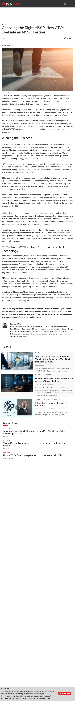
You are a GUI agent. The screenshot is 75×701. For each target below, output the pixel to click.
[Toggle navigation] (70, 4)
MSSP (4, 24)
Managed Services (43, 375)
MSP (37, 353)
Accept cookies (64, 693)
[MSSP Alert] (11, 4)
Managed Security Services (47, 399)
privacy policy (27, 698)
